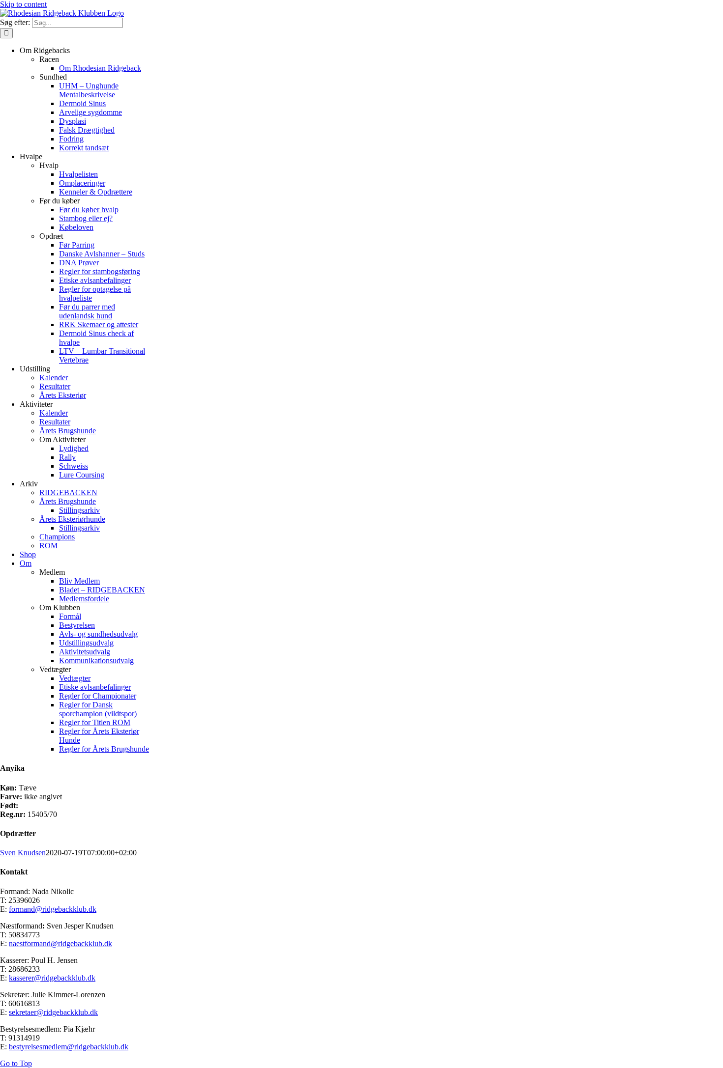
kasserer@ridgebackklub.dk (52, 978)
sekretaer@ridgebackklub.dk (53, 1012)
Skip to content (23, 4)
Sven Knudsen (23, 852)
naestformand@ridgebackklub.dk (60, 943)
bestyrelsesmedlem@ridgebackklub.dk (68, 1046)
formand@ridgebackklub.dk (52, 909)
